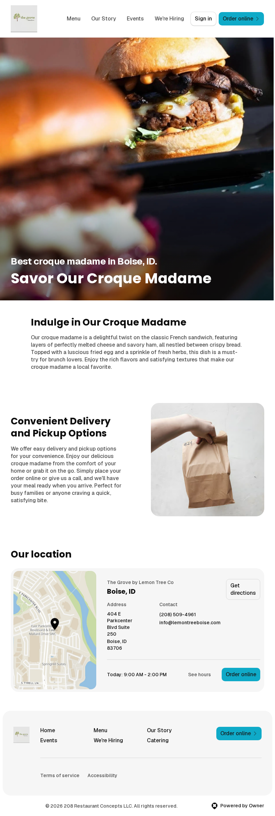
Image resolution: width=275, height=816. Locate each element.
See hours (199, 675)
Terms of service (59, 775)
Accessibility (102, 775)
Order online (241, 674)
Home (47, 730)
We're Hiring (169, 18)
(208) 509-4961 (177, 614)
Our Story (103, 18)
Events (135, 18)
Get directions (243, 589)
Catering (158, 740)
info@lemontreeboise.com (190, 623)
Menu (73, 18)
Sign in (203, 18)
